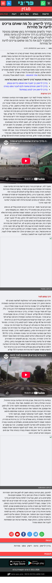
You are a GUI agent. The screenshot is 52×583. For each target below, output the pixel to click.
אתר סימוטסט (31, 75)
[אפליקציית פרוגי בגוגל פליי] (36, 563)
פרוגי (49, 48)
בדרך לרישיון (45, 546)
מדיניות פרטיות (29, 574)
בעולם (35, 14)
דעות (14, 14)
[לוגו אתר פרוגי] (26, 3)
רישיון (29, 546)
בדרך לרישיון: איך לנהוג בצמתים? (33, 89)
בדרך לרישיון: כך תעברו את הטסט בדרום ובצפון (27, 83)
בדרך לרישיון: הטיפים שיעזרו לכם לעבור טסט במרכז (26, 86)
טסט (24, 546)
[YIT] (16, 574)
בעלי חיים (24, 14)
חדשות (45, 14)
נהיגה (36, 546)
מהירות (17, 546)
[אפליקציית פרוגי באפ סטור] (18, 563)
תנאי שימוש (40, 574)
